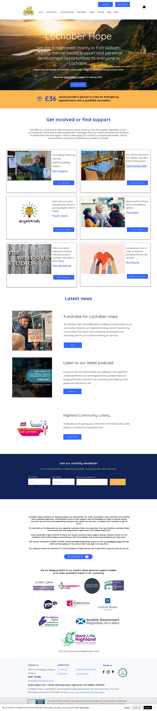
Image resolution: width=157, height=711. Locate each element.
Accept (147, 708)
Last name (56, 477)
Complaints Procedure (86, 669)
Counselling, (58, 155)
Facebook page (114, 541)
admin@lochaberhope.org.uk (84, 541)
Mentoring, (70, 155)
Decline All (137, 708)
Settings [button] (127, 708)
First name (32, 477)
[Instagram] (108, 672)
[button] (144, 6)
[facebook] (104, 672)
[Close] (154, 707)
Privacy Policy (84, 708)
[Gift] (39, 98)
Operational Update (74, 77)
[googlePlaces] (113, 672)
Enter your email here (85, 477)
